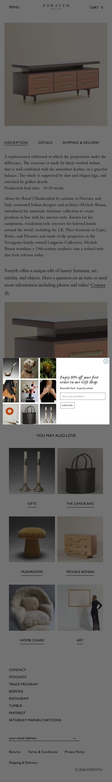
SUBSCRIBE (67, 405)
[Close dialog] (106, 361)
